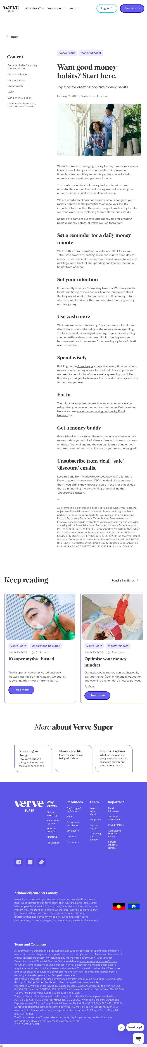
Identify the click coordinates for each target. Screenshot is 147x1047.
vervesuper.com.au (111, 522)
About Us (52, 836)
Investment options (53, 822)
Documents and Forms (73, 824)
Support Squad (94, 827)
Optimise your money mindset (105, 662)
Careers (71, 836)
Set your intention (18, 74)
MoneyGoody (91, 476)
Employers (73, 830)
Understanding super (46, 646)
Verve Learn (67, 53)
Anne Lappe (85, 366)
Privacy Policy (116, 824)
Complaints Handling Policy (114, 833)
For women (53, 842)
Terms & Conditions (114, 818)
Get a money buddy (20, 97)
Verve (84, 96)
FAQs (69, 816)
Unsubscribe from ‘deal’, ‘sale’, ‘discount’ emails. (22, 105)
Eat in (11, 91)
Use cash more (16, 80)
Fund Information (114, 810)
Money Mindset (91, 53)
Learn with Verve (93, 811)
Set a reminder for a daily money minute (22, 67)
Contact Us (73, 842)
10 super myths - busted (31, 659)
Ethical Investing (52, 814)
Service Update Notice (112, 844)
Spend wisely (15, 86)
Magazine (95, 819)
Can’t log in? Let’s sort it (74, 810)
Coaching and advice (95, 836)
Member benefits (51, 830)
